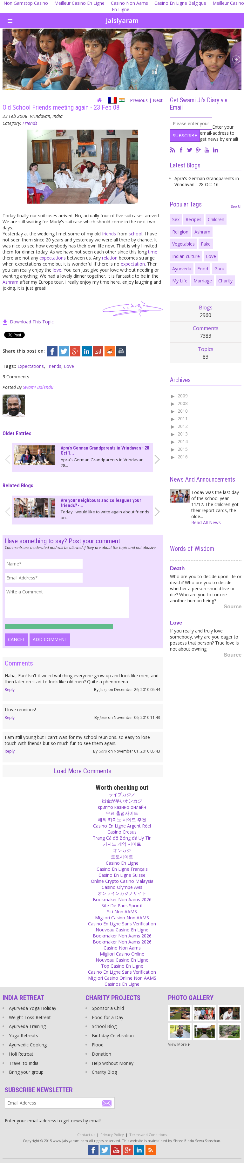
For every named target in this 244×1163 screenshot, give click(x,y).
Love (69, 366)
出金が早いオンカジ (122, 801)
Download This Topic (32, 322)
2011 (183, 419)
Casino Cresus (122, 832)
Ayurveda (181, 269)
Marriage (202, 281)
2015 (183, 449)
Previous (139, 100)
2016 (183, 457)
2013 (183, 434)
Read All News (206, 522)
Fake (206, 244)
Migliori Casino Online (122, 954)
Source (232, 605)
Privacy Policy (112, 1134)
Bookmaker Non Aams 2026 (122, 899)
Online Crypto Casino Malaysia (122, 881)
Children (216, 219)
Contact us (86, 1134)
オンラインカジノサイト (122, 893)
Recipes (193, 219)
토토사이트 (122, 857)
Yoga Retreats (23, 1035)
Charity (225, 281)
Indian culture (186, 256)
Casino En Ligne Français (122, 869)
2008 (183, 403)
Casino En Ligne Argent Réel (122, 826)
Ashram (10, 282)
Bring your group (26, 1072)
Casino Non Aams (122, 948)
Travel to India (23, 1063)
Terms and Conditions (148, 1134)
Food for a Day (107, 1017)
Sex (176, 219)
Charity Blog (104, 1072)
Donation (101, 1054)
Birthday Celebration (113, 1035)
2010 (183, 411)
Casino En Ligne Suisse (122, 875)
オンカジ (122, 850)
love (57, 270)
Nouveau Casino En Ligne (122, 930)
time (152, 252)
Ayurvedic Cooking (28, 1045)
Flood (98, 1045)
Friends (30, 123)
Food (202, 269)
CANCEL (16, 639)
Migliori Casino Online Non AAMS (122, 978)
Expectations (30, 366)
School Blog (104, 1026)
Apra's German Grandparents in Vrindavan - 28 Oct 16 (206, 181)
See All (236, 207)
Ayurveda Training (27, 1026)
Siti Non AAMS (122, 912)
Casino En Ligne (122, 863)
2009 (183, 396)
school (135, 234)
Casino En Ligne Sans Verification (122, 924)
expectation (133, 264)
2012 (183, 426)
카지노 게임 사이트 (122, 844)
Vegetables (183, 244)
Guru (219, 269)
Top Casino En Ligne (122, 966)
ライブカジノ (122, 794)
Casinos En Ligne (122, 984)
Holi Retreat (21, 1054)
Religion (180, 232)
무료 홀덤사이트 (122, 813)
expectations (52, 258)
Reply (10, 689)
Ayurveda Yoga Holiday (32, 1008)
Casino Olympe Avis (122, 887)
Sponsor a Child (108, 1008)
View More (177, 1044)
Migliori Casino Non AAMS (122, 918)
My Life (179, 281)
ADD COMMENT (50, 639)
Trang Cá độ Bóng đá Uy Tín (122, 838)
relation (110, 258)
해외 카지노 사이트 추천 (122, 819)
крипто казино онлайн (122, 807)
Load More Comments (82, 771)
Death (177, 567)
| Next (156, 100)
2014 (183, 441)
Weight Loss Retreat (30, 1017)
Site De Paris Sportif (122, 906)
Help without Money (112, 1063)
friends (109, 234)
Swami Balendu (38, 387)
